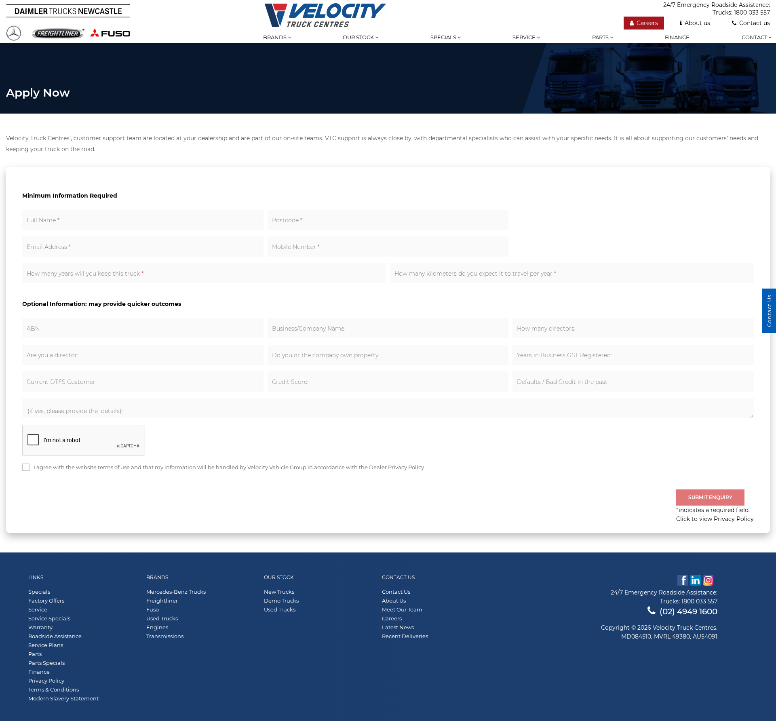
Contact (755, 37)
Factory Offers (46, 600)
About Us (394, 600)
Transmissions (164, 636)
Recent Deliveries (405, 636)
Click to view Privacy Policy (715, 519)
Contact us (754, 23)
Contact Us (398, 577)
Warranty (40, 627)
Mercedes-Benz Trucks (176, 591)
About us (697, 23)
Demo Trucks (281, 600)
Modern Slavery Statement (63, 698)
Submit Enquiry (710, 497)
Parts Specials (46, 663)
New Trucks (279, 591)
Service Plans (45, 645)
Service (524, 37)
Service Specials (49, 618)
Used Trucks (162, 618)
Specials (444, 37)
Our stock (359, 37)
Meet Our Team (402, 609)
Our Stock (279, 577)
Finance (677, 37)
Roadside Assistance (55, 636)
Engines (157, 627)
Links (35, 577)
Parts (601, 37)
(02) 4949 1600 (688, 611)
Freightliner (162, 600)
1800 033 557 (752, 12)
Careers (647, 23)
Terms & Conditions (53, 689)
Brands (275, 37)
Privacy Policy (46, 680)
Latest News (398, 627)
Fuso (152, 609)
